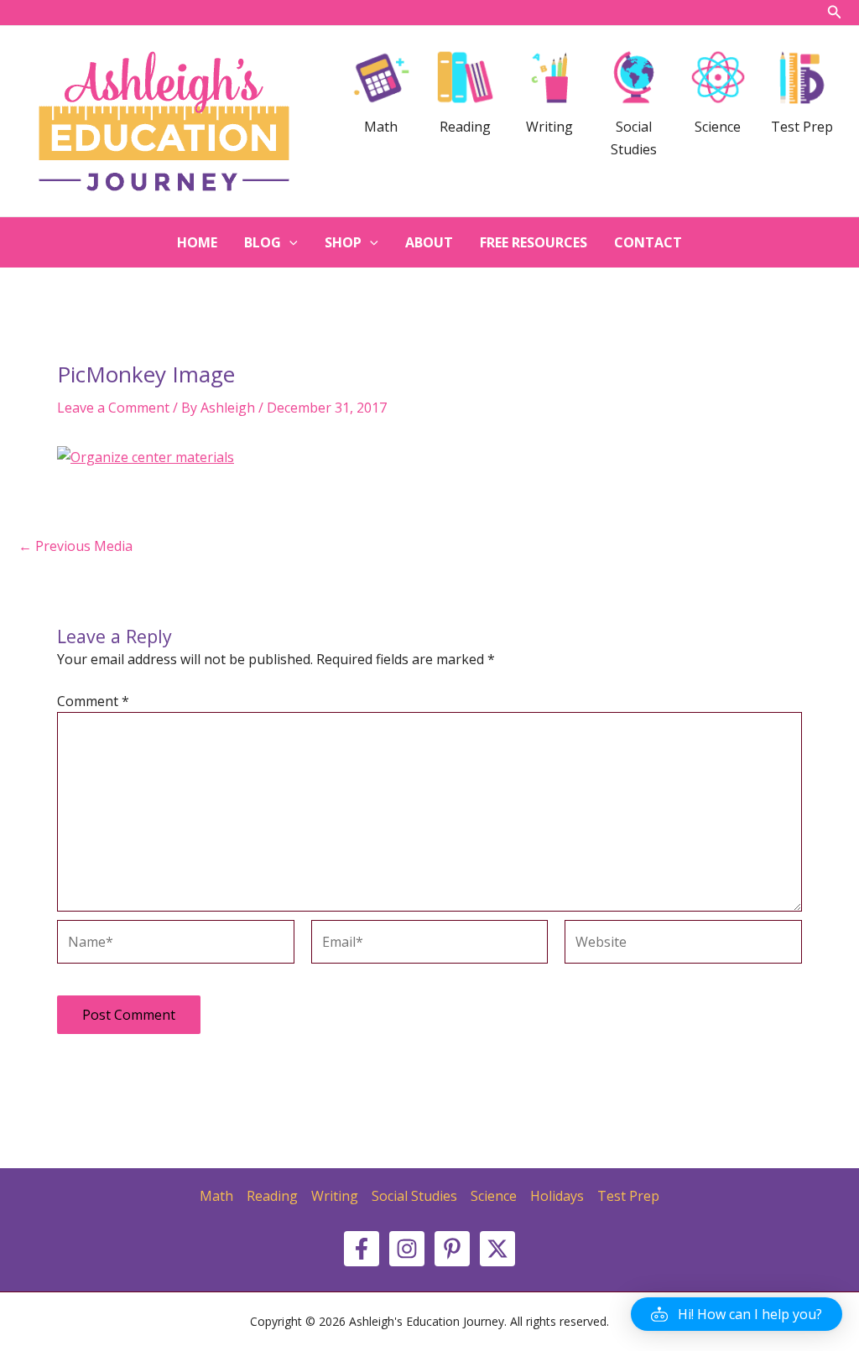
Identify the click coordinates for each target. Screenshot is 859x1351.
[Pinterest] (452, 1248)
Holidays (557, 1196)
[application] (289, 242)
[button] (736, 1314)
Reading (272, 1196)
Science (494, 1196)
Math (216, 1196)
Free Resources (533, 242)
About (429, 242)
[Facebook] (361, 1248)
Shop (343, 242)
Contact (648, 242)
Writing (334, 1196)
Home (197, 242)
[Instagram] (406, 1248)
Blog (262, 242)
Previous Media (75, 546)
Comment (93, 701)
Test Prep (628, 1196)
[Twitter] (497, 1248)
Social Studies (414, 1196)
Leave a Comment (113, 407)
